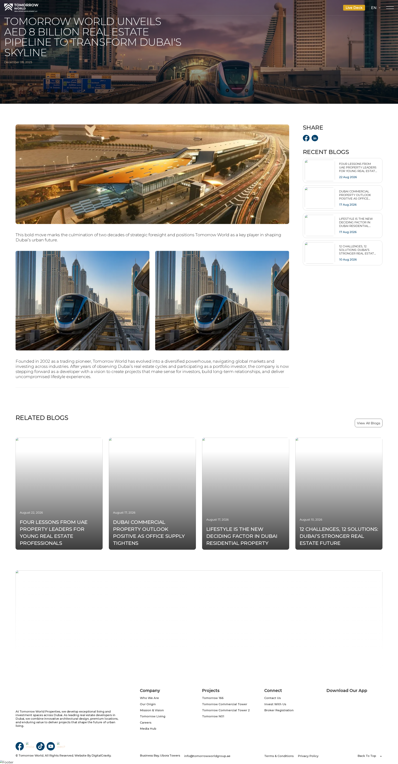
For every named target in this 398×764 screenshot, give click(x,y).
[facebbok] (20, 746)
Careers (145, 722)
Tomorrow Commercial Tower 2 (226, 710)
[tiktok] (40, 746)
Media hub (148, 728)
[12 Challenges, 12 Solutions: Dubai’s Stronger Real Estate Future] (342, 253)
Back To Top (367, 756)
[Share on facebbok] (306, 138)
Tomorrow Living (152, 716)
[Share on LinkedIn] (315, 138)
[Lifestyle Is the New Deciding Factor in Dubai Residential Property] (342, 225)
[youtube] (51, 746)
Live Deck (354, 8)
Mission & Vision (152, 710)
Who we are (149, 698)
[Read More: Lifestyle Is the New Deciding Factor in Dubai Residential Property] (245, 494)
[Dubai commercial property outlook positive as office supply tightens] (342, 198)
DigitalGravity (101, 755)
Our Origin (148, 704)
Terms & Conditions (279, 756)
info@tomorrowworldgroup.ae (207, 756)
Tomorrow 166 (213, 698)
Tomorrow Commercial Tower (224, 704)
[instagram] (30, 746)
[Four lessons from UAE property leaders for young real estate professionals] (342, 170)
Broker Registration (279, 710)
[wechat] (61, 746)
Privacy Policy (308, 756)
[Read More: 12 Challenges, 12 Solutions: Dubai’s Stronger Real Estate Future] (338, 494)
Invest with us (275, 704)
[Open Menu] (390, 7)
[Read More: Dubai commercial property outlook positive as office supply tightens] (152, 494)
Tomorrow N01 (213, 716)
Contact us (272, 698)
